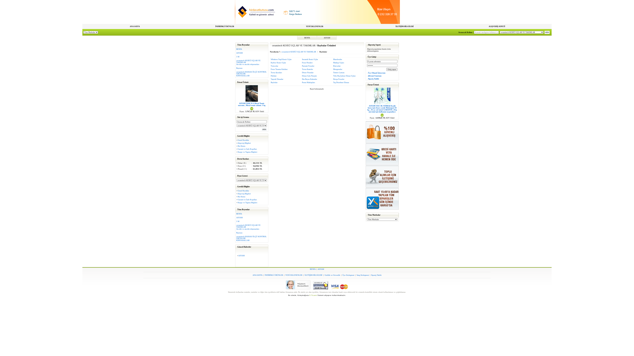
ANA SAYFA (135, 26)
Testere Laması (338, 73)
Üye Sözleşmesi (348, 275)
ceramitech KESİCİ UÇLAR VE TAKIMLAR (248, 61)
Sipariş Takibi (376, 275)
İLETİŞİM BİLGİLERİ (405, 26)
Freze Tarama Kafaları (279, 69)
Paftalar (274, 76)
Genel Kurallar (243, 140)
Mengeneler (337, 69)
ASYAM (327, 38)
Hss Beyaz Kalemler (309, 79)
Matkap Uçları (338, 63)
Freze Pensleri (307, 63)
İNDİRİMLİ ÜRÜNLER (224, 26)
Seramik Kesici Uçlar (310, 59)
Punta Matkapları (308, 82)
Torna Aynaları (276, 73)
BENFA (307, 38)
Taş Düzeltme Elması (341, 82)
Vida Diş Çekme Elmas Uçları (344, 76)
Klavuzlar (337, 66)
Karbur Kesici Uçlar (278, 63)
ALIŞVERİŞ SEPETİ (497, 26)
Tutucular (274, 66)
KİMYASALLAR (242, 76)
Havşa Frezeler (338, 79)
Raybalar (274, 82)
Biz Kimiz (241, 146)
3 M (237, 57)
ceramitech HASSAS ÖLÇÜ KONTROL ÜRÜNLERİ (251, 73)
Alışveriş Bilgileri (244, 143)
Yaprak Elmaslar (277, 79)
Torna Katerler (307, 69)
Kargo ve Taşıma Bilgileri (247, 152)
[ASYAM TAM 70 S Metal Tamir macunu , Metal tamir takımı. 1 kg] (252, 101)
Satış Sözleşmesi (363, 275)
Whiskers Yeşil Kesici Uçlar (281, 59)
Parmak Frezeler (308, 66)
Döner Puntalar (308, 73)
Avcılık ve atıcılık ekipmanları (247, 64)
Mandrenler (337, 59)
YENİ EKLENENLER (314, 26)
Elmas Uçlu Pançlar (309, 76)
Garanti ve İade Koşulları (247, 149)
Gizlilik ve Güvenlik (332, 275)
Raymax (239, 68)
